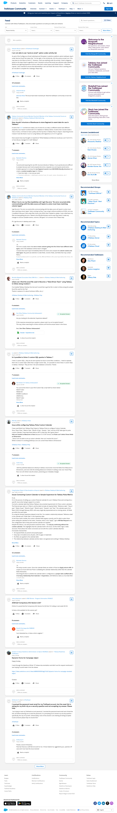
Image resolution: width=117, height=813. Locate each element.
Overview (33, 9)
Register (68, 13)
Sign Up (108, 9)
